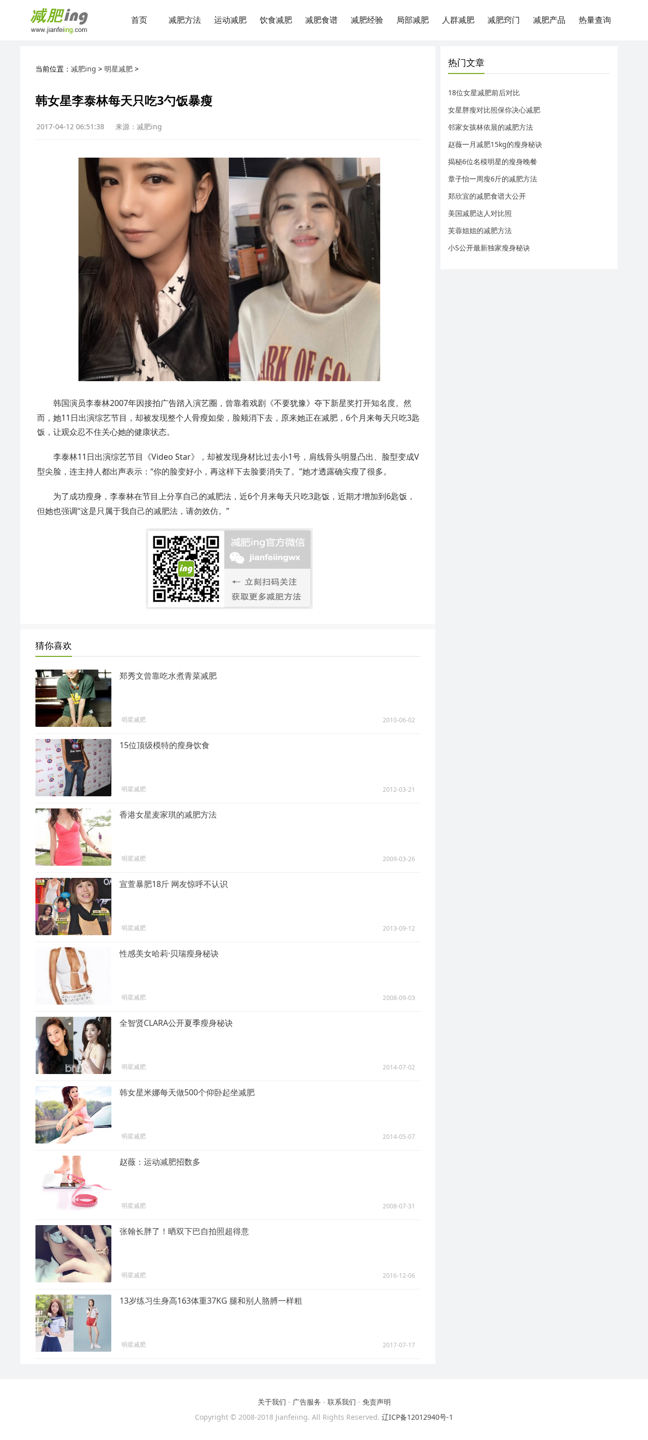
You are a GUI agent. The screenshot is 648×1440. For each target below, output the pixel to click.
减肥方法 (185, 20)
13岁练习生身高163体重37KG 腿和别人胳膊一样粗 (210, 1300)
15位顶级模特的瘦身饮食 (164, 745)
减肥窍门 (504, 20)
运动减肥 (230, 20)
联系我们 (342, 1402)
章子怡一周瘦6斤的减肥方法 (492, 178)
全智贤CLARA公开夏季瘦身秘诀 (176, 1022)
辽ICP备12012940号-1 (417, 1417)
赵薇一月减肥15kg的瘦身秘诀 (495, 144)
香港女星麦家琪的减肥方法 (168, 814)
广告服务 (307, 1402)
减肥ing (83, 68)
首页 (139, 20)
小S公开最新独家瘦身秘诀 (489, 247)
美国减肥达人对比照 (480, 213)
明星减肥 (118, 68)
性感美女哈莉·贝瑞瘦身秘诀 (169, 953)
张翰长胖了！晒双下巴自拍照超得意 (184, 1231)
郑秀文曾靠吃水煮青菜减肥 (168, 675)
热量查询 (595, 20)
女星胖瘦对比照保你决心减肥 (494, 110)
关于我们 (272, 1402)
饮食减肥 (276, 20)
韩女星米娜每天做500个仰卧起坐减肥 (187, 1092)
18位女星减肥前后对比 (484, 92)
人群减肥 (458, 20)
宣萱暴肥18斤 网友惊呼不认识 (173, 884)
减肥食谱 (321, 20)
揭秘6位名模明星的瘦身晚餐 (492, 161)
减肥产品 (549, 20)
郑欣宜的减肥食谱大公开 (487, 196)
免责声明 (376, 1402)
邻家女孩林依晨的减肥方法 (490, 127)
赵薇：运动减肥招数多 (159, 1161)
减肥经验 (367, 20)
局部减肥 (412, 20)
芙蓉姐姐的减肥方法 (480, 230)
